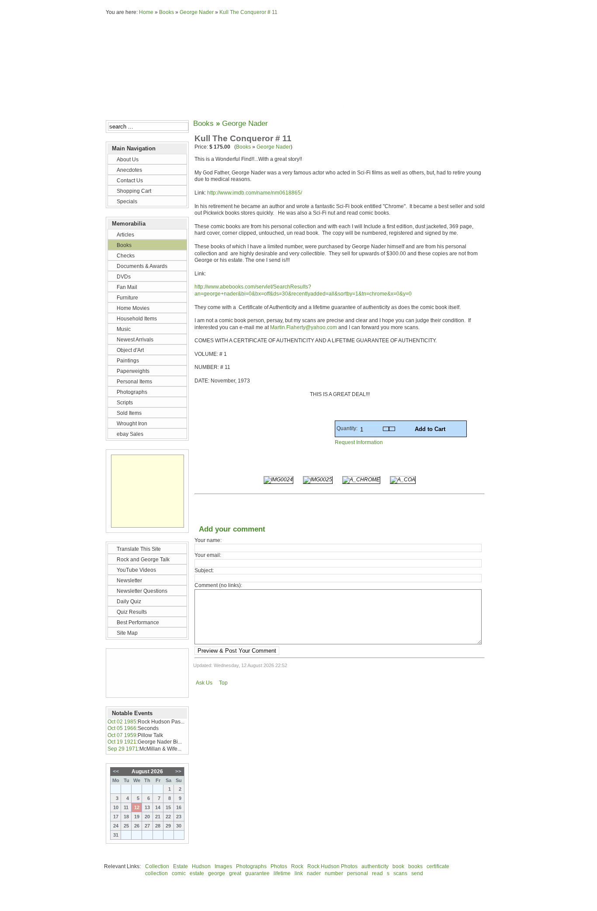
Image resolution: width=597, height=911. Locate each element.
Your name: (208, 540)
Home (146, 12)
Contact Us (296, 105)
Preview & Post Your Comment (237, 650)
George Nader (197, 12)
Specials (378, 105)
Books (166, 12)
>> (178, 771)
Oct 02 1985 (122, 722)
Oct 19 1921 (122, 742)
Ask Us (204, 683)
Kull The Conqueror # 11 (248, 12)
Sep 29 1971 (123, 749)
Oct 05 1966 (122, 728)
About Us (221, 105)
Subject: (204, 570)
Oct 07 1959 (122, 735)
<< (116, 771)
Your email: (207, 555)
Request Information (359, 442)
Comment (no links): (218, 585)
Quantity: (348, 428)
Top (223, 683)
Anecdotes (257, 105)
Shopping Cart (338, 105)
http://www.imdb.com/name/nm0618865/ (254, 193)
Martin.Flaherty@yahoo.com (303, 327)
